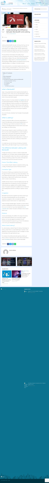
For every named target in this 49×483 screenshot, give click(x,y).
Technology (38, 3)
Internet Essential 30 (21, 59)
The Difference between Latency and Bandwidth (13, 79)
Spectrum (37, 34)
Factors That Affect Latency (10, 80)
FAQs (37, 24)
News (28, 3)
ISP (21, 123)
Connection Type (8, 82)
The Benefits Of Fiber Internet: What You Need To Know (25, 275)
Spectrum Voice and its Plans (40, 43)
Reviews (32, 3)
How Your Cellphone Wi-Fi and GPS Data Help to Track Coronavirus (25, 262)
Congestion (7, 83)
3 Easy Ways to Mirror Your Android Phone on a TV (8, 262)
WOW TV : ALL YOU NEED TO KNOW (35, 291)
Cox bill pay (7, 239)
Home (25, 3)
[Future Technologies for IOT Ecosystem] (16, 274)
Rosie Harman (13, 33)
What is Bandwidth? (7, 76)
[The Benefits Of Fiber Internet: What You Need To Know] (26, 271)
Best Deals (38, 22)
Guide (37, 26)
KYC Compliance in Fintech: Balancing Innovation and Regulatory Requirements (39, 58)
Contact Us (45, 3)
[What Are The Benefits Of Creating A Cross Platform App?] (6, 274)
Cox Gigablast (21, 100)
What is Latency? (6, 78)
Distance (7, 84)
